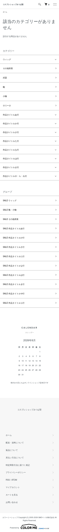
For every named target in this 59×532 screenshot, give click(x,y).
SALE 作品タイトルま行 (13, 284)
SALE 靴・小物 (9, 209)
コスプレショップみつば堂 (13, 4)
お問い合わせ (12, 502)
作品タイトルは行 (11, 158)
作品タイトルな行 (11, 149)
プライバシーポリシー (16, 472)
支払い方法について (15, 457)
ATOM (14, 479)
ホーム (5, 12)
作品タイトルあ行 (11, 114)
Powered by (14, 527)
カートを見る (12, 494)
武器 (5, 77)
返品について (12, 450)
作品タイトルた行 (11, 140)
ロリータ (7, 105)
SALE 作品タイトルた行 (13, 256)
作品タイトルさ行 (11, 132)
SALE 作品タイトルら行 (13, 302)
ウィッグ (7, 59)
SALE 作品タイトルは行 (13, 274)
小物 (5, 96)
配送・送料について (15, 442)
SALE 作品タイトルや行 (13, 293)
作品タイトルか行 (11, 123)
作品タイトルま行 (11, 167)
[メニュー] (54, 4)
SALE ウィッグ (9, 200)
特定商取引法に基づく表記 (18, 464)
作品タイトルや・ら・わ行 (15, 176)
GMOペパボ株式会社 (46, 517)
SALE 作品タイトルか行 (13, 237)
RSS (8, 479)
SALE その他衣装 (10, 219)
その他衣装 (8, 68)
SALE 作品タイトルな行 (13, 265)
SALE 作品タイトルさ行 (13, 246)
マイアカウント (13, 487)
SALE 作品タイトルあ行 (13, 228)
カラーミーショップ (10, 517)
